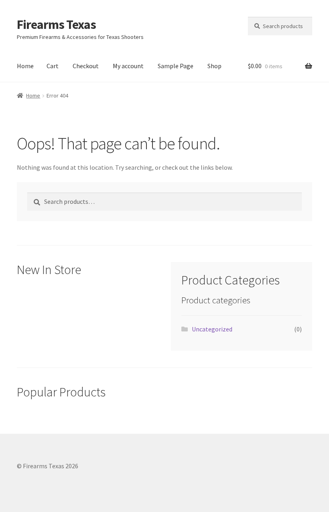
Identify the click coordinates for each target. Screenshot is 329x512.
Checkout (86, 66)
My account (128, 66)
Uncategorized (212, 329)
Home (25, 66)
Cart (53, 66)
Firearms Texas (56, 24)
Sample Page (175, 66)
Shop (214, 66)
